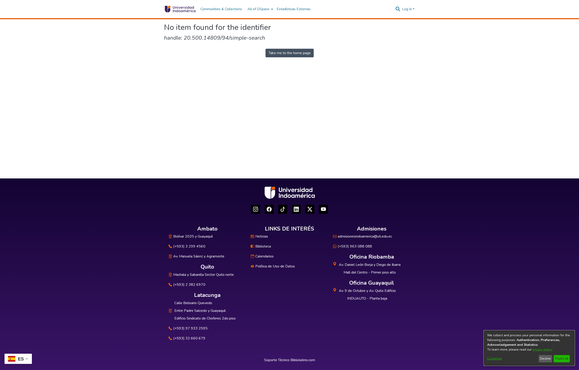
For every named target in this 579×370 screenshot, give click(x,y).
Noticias (261, 236)
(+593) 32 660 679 (189, 338)
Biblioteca (263, 246)
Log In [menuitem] (407, 9)
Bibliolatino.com (302, 360)
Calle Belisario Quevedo (193, 302)
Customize (494, 358)
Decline (545, 358)
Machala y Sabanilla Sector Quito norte (203, 274)
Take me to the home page (289, 52)
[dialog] (529, 348)
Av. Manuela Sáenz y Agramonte (198, 256)
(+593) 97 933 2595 (190, 328)
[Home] (180, 9)
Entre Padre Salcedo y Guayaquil (200, 310)
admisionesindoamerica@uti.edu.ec (365, 236)
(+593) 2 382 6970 (189, 284)
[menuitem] (260, 9)
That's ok (561, 358)
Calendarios (264, 256)
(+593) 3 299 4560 (189, 246)
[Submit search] (398, 9)
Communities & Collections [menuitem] (221, 9)
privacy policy (542, 349)
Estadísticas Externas (294, 9)
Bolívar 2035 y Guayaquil (193, 236)
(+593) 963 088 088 (355, 246)
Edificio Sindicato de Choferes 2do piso (205, 318)
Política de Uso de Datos (275, 266)
